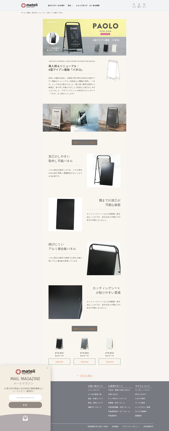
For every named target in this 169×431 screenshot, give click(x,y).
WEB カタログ (140, 394)
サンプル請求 (140, 403)
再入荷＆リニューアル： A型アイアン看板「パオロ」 (48, 12)
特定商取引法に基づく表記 (98, 426)
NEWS (28, 12)
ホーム (23, 12)
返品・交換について (95, 398)
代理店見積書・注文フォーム (119, 407)
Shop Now (59, 362)
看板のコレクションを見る (84, 142)
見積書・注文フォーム (116, 403)
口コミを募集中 (141, 411)
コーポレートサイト (142, 390)
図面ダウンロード (95, 407)
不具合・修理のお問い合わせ (119, 390)
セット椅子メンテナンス (117, 398)
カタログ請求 (140, 398)
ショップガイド (94, 390)
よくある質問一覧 (95, 394)
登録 (25, 405)
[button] (70, 5)
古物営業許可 (148, 426)
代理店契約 (112, 415)
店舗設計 (138, 415)
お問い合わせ (113, 394)
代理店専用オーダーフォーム (119, 411)
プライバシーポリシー (131, 426)
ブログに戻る (86, 375)
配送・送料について (95, 403)
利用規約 (115, 426)
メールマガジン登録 (142, 407)
